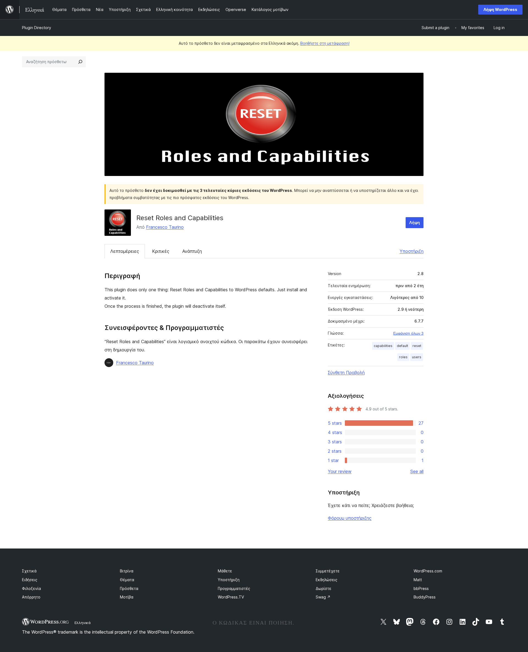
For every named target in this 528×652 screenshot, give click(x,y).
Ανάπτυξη (192, 251)
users (416, 357)
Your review (339, 471)
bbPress (421, 588)
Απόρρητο (31, 597)
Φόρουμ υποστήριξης (350, 518)
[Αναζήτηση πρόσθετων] (80, 61)
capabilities (383, 346)
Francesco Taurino (165, 227)
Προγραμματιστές (234, 588)
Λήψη (414, 222)
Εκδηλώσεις (326, 579)
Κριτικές (160, 251)
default (402, 346)
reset (417, 346)
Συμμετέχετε (328, 571)
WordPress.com (428, 571)
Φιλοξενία (31, 588)
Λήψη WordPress (500, 9)
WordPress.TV (231, 597)
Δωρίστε (323, 588)
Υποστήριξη (412, 251)
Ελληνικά (83, 622)
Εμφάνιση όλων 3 (408, 333)
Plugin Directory (36, 27)
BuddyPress (425, 597)
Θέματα (127, 579)
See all (417, 471)
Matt (418, 579)
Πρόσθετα (129, 588)
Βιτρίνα (126, 571)
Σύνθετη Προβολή (346, 372)
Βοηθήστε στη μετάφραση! (325, 43)
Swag (323, 597)
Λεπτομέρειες (124, 251)
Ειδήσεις (29, 579)
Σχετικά (29, 571)
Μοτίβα (126, 597)
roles (403, 357)
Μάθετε (225, 571)
